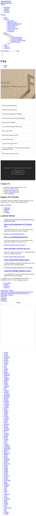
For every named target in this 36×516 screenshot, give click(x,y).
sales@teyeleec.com (6, 3)
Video (5, 45)
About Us (6, 46)
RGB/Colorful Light (12, 25)
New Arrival (10, 20)
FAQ (8, 43)
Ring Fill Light (11, 26)
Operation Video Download (18, 40)
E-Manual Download (16, 37)
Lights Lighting (5, 292)
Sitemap (11, 290)
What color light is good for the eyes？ (17, 248)
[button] (18, 172)
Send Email (4, 298)
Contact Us (7, 48)
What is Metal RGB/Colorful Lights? (16, 260)
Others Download (15, 42)
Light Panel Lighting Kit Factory (18, 292)
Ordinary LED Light (12, 28)
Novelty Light (11, 30)
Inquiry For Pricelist (6, 205)
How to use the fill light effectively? (16, 237)
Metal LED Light (12, 22)
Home (5, 17)
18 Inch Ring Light (13, 293)
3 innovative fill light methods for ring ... (18, 271)
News (5, 33)
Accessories (10, 31)
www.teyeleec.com (14, 192)
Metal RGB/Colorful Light (14, 23)
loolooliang (11, 193)
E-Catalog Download (16, 39)
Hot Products (4, 290)
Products (6, 19)
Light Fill (10, 295)
